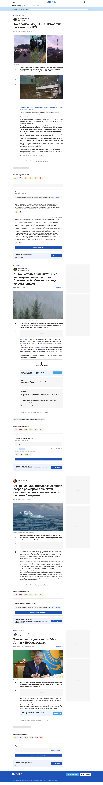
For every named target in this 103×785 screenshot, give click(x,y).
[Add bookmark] (15, 84)
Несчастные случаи (44, 5)
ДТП (38, 5)
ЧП (34, 5)
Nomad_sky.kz (38, 347)
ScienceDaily (51, 539)
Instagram (57, 255)
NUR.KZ (22, 71)
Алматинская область (24, 167)
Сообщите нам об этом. (42, 161)
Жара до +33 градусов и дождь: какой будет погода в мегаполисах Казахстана (41, 395)
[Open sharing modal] (15, 79)
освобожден (42, 705)
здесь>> (40, 155)
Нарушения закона (28, 5)
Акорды (33, 698)
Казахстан (16, 727)
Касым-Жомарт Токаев (25, 727)
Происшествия (16, 5)
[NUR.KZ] (51, 2)
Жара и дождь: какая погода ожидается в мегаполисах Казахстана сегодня (40, 381)
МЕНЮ (17, 2)
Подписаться (57, 373)
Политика (15, 630)
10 (16, 737)
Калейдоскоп (16, 265)
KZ (80, 2)
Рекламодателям (85, 774)
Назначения (22, 630)
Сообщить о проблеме (72, 774)
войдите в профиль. (55, 197)
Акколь (42, 419)
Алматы (16, 167)
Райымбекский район (35, 419)
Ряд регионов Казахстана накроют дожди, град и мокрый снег (39, 400)
